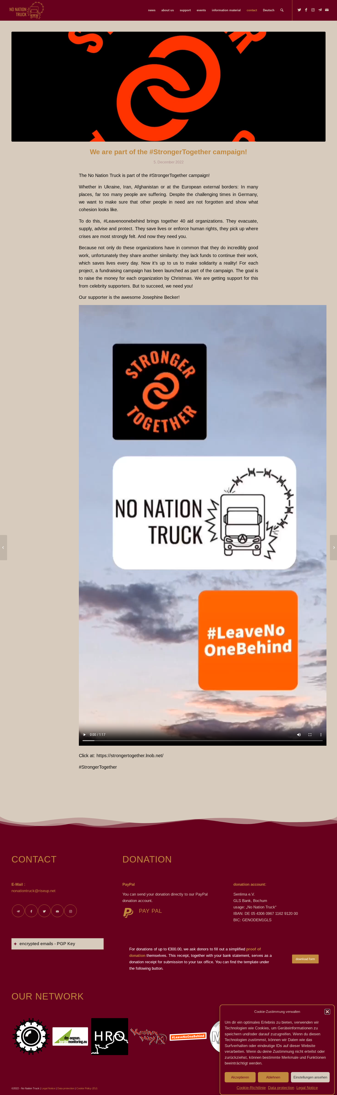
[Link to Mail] (326, 10)
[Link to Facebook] (306, 10)
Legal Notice (307, 1088)
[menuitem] (151, 10)
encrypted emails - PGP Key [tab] (47, 943)
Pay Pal (150, 911)
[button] (327, 1011)
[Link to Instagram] (313, 10)
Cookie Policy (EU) (86, 1088)
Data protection (281, 1088)
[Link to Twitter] (299, 10)
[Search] (281, 10)
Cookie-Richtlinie (251, 1088)
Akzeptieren (240, 1077)
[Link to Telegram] (320, 10)
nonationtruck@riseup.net (33, 891)
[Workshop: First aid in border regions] (333, 547)
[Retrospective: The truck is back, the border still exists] (3, 547)
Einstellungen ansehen (310, 1077)
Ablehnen (273, 1077)
